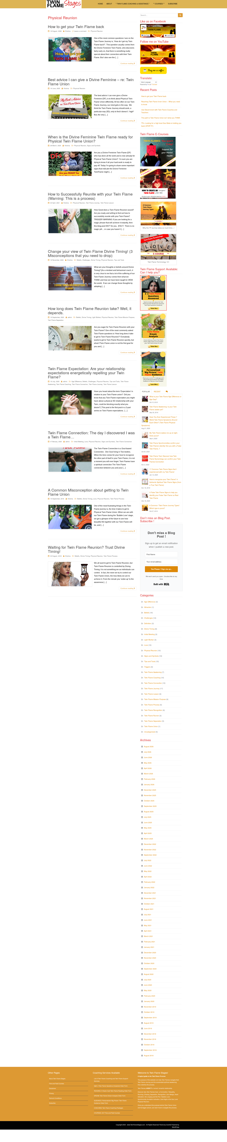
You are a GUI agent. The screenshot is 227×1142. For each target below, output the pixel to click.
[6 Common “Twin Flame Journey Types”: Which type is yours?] (144, 507)
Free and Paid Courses (56, 1083)
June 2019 (148, 1028)
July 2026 (147, 752)
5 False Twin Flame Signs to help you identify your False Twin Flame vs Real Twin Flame (163, 495)
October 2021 (149, 904)
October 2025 (149, 800)
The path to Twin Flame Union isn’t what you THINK (160, 118)
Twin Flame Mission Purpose (124, 317)
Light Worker (96, 317)
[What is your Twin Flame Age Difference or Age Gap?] (144, 398)
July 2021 (147, 914)
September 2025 (150, 806)
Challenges (86, 260)
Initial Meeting (78, 441)
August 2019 (148, 1023)
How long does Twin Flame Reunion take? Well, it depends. (89, 310)
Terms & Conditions (55, 1098)
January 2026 (149, 784)
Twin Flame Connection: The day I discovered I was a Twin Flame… (91, 434)
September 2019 (150, 1017)
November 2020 (150, 958)
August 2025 (148, 811)
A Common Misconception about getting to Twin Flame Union (88, 492)
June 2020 (148, 985)
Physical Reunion (97, 31)
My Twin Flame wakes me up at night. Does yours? (163, 434)
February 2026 (149, 779)
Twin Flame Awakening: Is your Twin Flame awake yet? (163, 408)
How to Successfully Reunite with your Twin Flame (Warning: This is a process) (90, 196)
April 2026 (148, 768)
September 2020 (150, 969)
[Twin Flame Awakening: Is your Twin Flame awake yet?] (144, 408)
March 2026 (148, 773)
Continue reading (127, 63)
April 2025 (148, 833)
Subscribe (52, 1103)
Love (86, 441)
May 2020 (147, 990)
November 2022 (150, 849)
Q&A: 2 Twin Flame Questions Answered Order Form (111, 1086)
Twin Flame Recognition (153, 710)
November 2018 (150, 1039)
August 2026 (148, 746)
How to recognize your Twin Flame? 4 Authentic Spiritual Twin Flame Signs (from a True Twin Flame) (165, 482)
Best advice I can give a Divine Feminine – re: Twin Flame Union (91, 81)
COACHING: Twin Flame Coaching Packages (108, 1108)
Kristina (67, 31)
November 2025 (150, 795)
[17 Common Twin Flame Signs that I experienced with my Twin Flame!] (144, 471)
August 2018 (148, 1055)
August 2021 (148, 909)
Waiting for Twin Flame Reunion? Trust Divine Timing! (86, 549)
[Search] (180, 15)
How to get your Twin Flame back (76, 26)
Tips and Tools (119, 260)
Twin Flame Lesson (107, 203)
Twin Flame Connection (80, 384)
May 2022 (147, 871)
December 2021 (150, 893)
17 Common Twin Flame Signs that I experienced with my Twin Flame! (163, 470)
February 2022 (149, 882)
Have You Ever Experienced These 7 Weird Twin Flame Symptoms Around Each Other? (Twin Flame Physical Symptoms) (159, 421)
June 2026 (148, 757)
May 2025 (147, 828)
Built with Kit (161, 584)
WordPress (175, 1127)
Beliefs (79, 260)
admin (70, 317)
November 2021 (150, 898)
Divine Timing (95, 260)
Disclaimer (52, 1088)
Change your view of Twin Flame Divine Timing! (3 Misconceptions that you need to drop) (90, 253)
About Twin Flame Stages (57, 1078)
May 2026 (147, 763)
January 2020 (149, 1001)
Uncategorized (149, 732)
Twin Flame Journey (93, 203)
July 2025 (147, 817)
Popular (146, 391)
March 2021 (148, 936)
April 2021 (148, 931)
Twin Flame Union (151, 726)
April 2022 (148, 876)
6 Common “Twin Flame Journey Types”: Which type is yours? (164, 506)
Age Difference (77, 381)
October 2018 (149, 1044)
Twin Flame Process (117, 499)
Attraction (147, 607)
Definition (147, 623)
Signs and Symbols (93, 145)
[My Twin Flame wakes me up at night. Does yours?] (144, 435)
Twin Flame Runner (151, 715)
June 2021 (148, 920)
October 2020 (149, 963)
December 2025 (150, 790)
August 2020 (148, 974)
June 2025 (148, 822)
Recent (157, 391)
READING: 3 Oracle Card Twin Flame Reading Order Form (112, 1091)
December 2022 (150, 844)
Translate (154, 84)
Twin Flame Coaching (63, 384)
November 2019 (150, 1007)
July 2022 (147, 860)
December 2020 (150, 952)
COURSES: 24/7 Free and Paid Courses (107, 1113)
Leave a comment (80, 31)
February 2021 (149, 941)
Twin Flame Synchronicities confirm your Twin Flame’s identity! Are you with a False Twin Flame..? (165, 446)
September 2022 (150, 855)
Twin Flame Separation (55, 320)
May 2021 (147, 925)
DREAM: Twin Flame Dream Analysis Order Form (109, 1096)
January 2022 (149, 887)
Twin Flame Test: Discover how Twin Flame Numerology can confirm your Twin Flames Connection (165, 459)
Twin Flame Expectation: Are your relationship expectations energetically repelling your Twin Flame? (86, 372)
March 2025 (148, 838)
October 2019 (149, 1012)
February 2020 (149, 996)
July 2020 (147, 979)
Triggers (147, 667)
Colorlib (168, 1125)
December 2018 (150, 1034)
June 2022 (148, 866)
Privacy (51, 1093)
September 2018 (150, 1050)
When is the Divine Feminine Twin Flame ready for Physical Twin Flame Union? (90, 139)
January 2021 (149, 947)
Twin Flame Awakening (153, 672)
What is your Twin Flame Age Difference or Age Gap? (165, 398)
